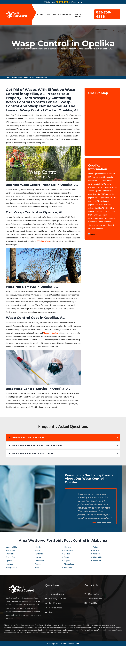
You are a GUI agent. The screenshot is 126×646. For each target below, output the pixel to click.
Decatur (67, 557)
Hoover (38, 557)
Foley (37, 567)
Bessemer (68, 567)
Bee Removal (55, 603)
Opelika (9, 560)
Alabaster (97, 560)
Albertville (97, 557)
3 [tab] (104, 522)
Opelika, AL (93, 594)
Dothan (67, 554)
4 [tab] (109, 522)
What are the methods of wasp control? (33, 453)
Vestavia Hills (11, 547)
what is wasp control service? (28, 437)
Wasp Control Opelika (38, 78)
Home (40, 14)
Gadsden (38, 564)
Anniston (96, 554)
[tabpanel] (63, 45)
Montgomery (11, 567)
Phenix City (10, 557)
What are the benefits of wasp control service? (37, 445)
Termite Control (56, 594)
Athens (96, 550)
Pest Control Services (59, 14)
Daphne (67, 560)
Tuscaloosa (10, 550)
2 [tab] (99, 522)
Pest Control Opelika (20, 78)
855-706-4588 (103, 14)
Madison (38, 550)
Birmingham (69, 564)
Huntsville (39, 554)
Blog (51, 612)
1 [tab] (94, 522)
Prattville (10, 554)
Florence (67, 547)
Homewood (39, 560)
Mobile (38, 547)
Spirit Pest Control (71, 643)
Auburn (96, 547)
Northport (10, 564)
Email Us (93, 603)
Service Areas (79, 15)
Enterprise (68, 550)
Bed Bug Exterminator (59, 598)
